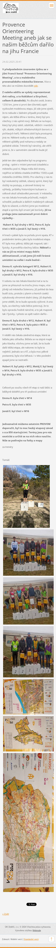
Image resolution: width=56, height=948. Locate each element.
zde (36, 85)
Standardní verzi (31, 939)
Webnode (37, 930)
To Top (51, 939)
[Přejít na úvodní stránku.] (23, 9)
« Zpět (5, 914)
